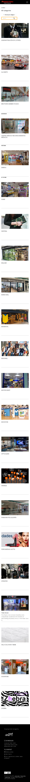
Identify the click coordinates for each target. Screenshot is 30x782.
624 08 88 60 (4, 113)
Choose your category (9, 14)
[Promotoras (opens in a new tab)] (9, 734)
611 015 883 (3, 177)
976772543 (3, 145)
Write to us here (9, 752)
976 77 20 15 (8, 754)
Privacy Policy (23, 776)
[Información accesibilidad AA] (7, 772)
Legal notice (17, 776)
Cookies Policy (7, 777)
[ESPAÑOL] (7, 2)
